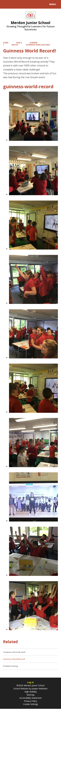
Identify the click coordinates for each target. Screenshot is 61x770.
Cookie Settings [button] (30, 704)
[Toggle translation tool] (13, 4)
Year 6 (19, 43)
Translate (24, 4)
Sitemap (30, 694)
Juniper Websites (39, 688)
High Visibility (30, 691)
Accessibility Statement (31, 697)
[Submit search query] (36, 4)
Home (5, 43)
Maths (15, 45)
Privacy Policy (30, 701)
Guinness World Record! (38, 45)
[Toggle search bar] (5, 4)
